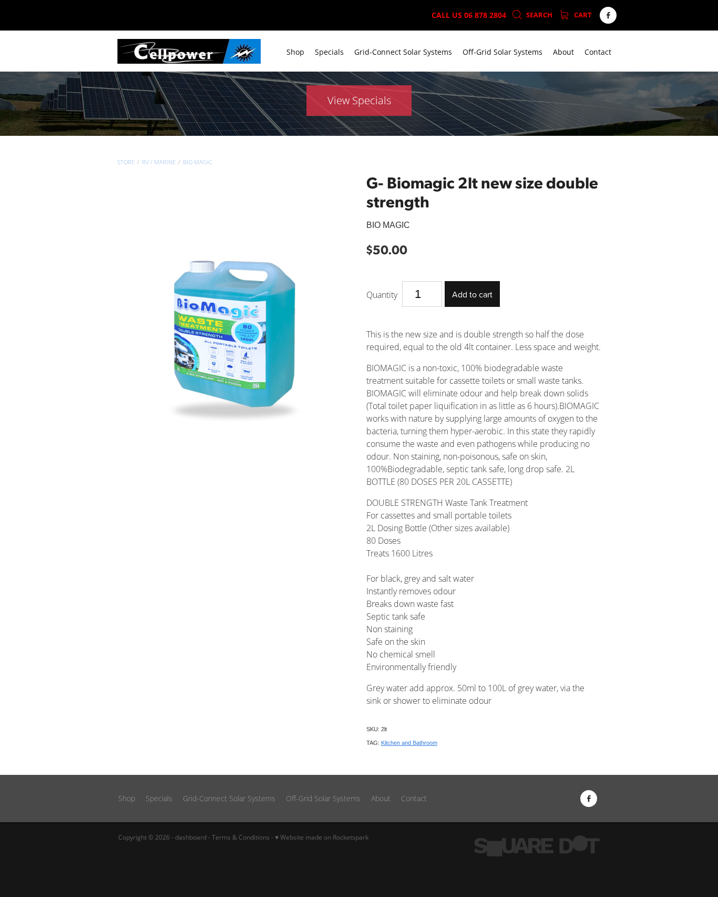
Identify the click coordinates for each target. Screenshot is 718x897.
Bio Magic (197, 162)
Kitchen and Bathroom (409, 743)
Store (126, 162)
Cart (582, 14)
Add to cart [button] (472, 294)
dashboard (191, 837)
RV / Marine (159, 162)
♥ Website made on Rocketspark (321, 837)
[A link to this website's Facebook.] (608, 15)
